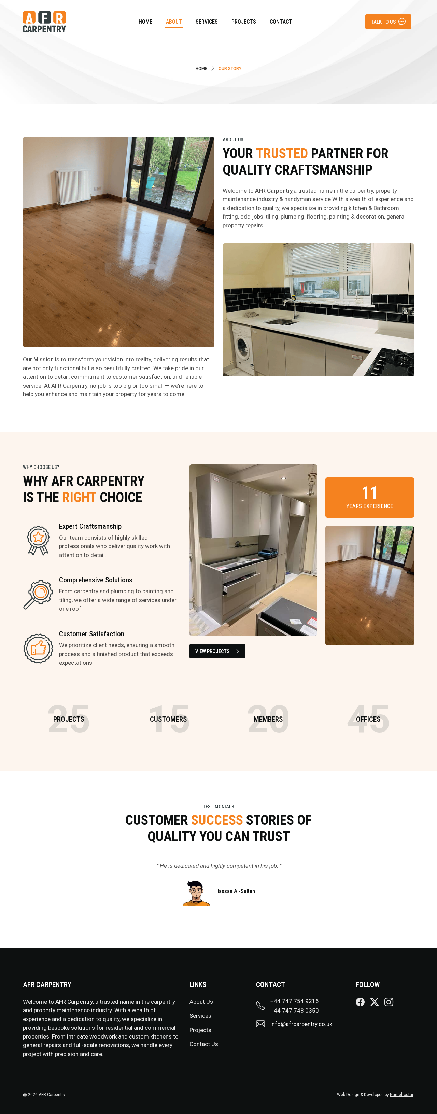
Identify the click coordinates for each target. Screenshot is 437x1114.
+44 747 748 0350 (294, 1010)
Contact (281, 21)
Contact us (203, 1044)
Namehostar (401, 1094)
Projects (243, 21)
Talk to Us (383, 22)
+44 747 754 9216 (294, 1001)
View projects (212, 651)
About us (201, 1001)
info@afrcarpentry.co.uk (301, 1023)
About (174, 21)
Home (145, 21)
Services (207, 21)
